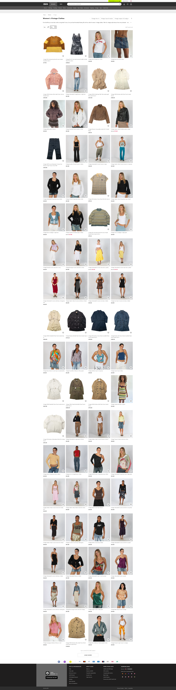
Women (49, 14)
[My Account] (124, 4)
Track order (71, 671)
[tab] (45, 8)
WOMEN (53, 4)
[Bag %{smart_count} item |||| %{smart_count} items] (131, 4)
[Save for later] (63, 56)
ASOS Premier (72, 675)
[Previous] (90, 19)
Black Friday (105, 675)
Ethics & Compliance (73, 683)
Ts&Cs (126, 688)
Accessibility (130, 688)
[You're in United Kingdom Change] (131, 1)
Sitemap (70, 679)
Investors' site (89, 675)
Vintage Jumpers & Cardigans (122, 18)
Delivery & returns (72, 673)
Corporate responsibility (91, 673)
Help (70, 668)
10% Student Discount (73, 677)
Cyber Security (89, 677)
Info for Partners (106, 677)
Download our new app (114, 1)
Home (44, 14)
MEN (61, 4)
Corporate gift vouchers (108, 673)
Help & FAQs (125, 1)
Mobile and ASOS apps (108, 668)
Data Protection (72, 681)
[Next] (132, 19)
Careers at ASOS (89, 671)
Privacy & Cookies (120, 688)
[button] (122, 673)
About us (88, 668)
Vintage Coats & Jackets (107, 18)
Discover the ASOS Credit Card (109, 679)
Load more (88, 655)
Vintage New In (95, 18)
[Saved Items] (127, 4)
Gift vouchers (106, 671)
